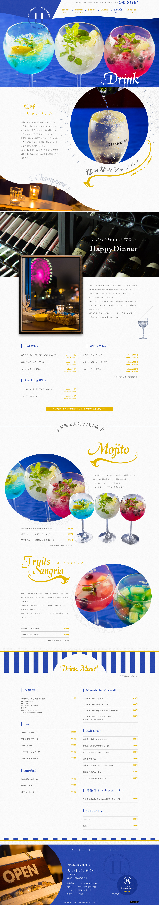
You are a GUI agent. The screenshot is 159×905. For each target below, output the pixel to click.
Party (84, 850)
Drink (115, 850)
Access (126, 850)
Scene (95, 850)
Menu (105, 850)
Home (74, 850)
